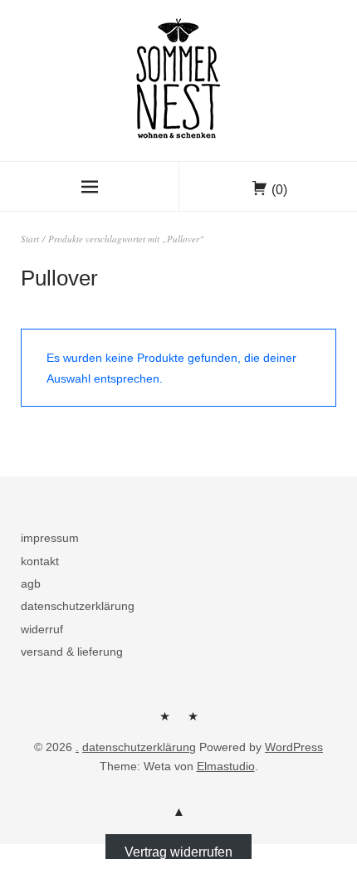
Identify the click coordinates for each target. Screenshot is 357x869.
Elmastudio (226, 766)
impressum (50, 537)
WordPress (294, 747)
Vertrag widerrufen (178, 851)
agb (31, 583)
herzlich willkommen (164, 722)
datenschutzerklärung (77, 606)
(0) (279, 190)
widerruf (42, 629)
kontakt (40, 561)
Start (30, 238)
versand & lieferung (72, 651)
